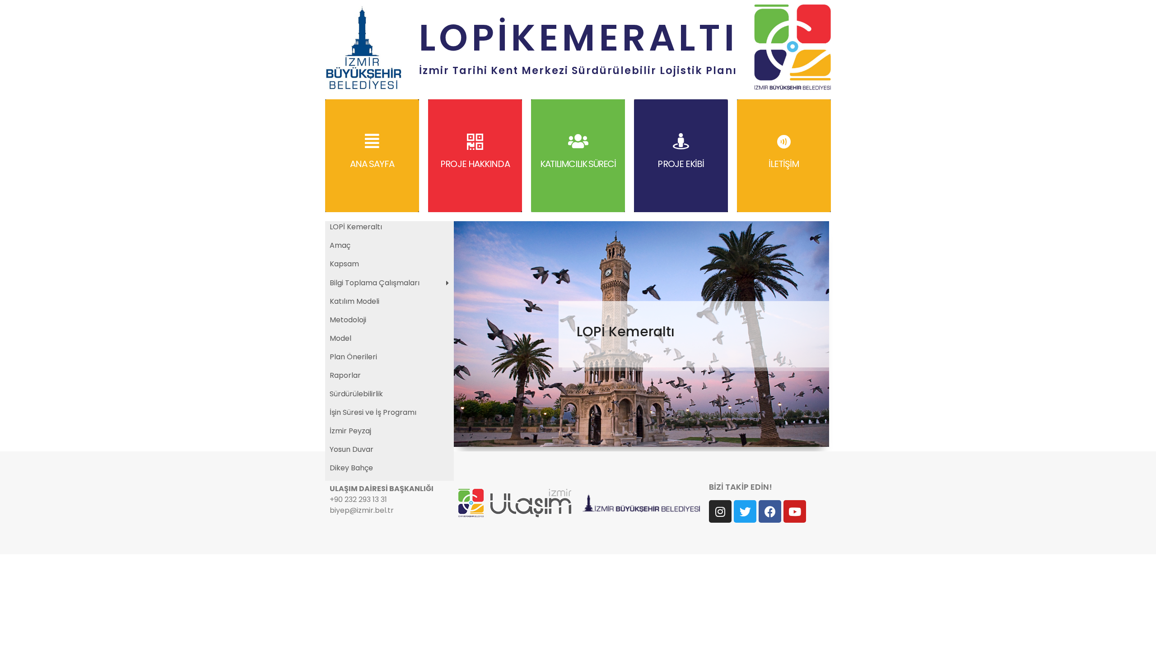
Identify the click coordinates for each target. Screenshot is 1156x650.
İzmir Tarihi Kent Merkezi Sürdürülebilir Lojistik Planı (578, 70)
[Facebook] (770, 511)
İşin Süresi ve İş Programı (373, 412)
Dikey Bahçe (351, 468)
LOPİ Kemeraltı (356, 227)
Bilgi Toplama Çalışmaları (375, 283)
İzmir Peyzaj (350, 431)
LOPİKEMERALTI (578, 38)
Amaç (340, 245)
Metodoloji (348, 320)
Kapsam (344, 264)
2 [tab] (647, 436)
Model (340, 338)
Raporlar (345, 375)
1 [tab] (636, 436)
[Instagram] (720, 511)
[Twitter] (745, 511)
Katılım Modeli (354, 301)
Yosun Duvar (351, 449)
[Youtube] (794, 511)
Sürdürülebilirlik (356, 394)
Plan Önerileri (353, 357)
